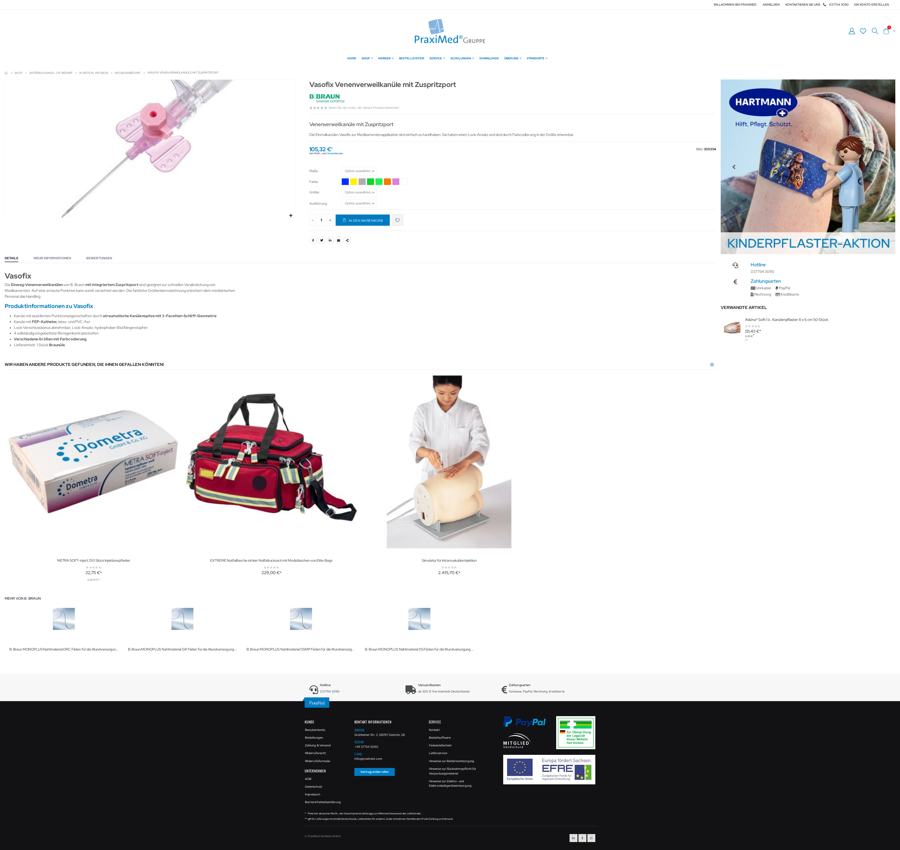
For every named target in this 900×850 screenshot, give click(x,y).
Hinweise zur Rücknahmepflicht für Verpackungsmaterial (452, 771)
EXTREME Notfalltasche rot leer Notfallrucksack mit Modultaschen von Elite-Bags (271, 560)
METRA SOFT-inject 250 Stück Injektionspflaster (93, 560)
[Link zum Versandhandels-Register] (577, 732)
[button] (291, 216)
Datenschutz (313, 787)
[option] (345, 181)
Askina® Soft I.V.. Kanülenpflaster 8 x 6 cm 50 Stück (786, 319)
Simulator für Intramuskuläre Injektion (449, 560)
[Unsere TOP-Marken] (808, 166)
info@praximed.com (368, 759)
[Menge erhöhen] (330, 220)
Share (347, 240)
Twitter (321, 240)
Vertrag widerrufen (374, 772)
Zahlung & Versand (318, 745)
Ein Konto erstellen (871, 5)
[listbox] (359, 171)
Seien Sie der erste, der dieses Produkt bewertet (364, 107)
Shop (18, 73)
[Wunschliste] (863, 31)
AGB (308, 779)
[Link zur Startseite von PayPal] (527, 724)
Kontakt (434, 730)
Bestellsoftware (440, 738)
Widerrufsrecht (315, 753)
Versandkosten (335, 153)
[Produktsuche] (875, 31)
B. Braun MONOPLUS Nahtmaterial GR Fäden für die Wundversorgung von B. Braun (182, 649)
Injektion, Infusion (93, 73)
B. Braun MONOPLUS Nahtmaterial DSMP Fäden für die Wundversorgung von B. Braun (301, 649)
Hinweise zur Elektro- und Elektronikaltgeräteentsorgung (450, 783)
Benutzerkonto (315, 730)
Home (6, 73)
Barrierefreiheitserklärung (323, 802)
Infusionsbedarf (128, 73)
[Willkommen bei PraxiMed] (450, 31)
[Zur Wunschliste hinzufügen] (397, 220)
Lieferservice (438, 753)
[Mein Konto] (852, 31)
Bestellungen (314, 738)
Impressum (312, 794)
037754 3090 (839, 5)
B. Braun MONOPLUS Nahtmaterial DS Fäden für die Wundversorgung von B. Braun (419, 649)
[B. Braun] (327, 98)
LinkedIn (330, 240)
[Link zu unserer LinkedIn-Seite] (574, 838)
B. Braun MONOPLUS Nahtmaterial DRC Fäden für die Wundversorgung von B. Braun (64, 649)
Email (338, 240)
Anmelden (771, 5)
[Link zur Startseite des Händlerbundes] (517, 740)
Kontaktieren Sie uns (802, 5)
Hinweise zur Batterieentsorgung (451, 761)
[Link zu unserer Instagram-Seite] (591, 838)
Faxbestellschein (440, 745)
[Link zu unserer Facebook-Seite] (582, 838)
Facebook (313, 240)
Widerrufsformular (317, 761)
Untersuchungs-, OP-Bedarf (51, 73)
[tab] (15, 258)
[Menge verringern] (312, 220)
